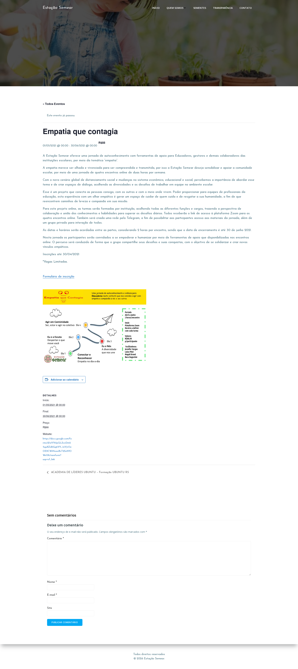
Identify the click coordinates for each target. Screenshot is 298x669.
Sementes (199, 7)
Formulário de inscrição (58, 276)
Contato (246, 7)
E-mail (52, 595)
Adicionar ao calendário (65, 379)
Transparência (223, 7)
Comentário (55, 538)
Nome (52, 582)
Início (156, 7)
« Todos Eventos (54, 104)
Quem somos (175, 7)
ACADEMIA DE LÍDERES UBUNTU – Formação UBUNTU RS (89, 472)
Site (49, 608)
